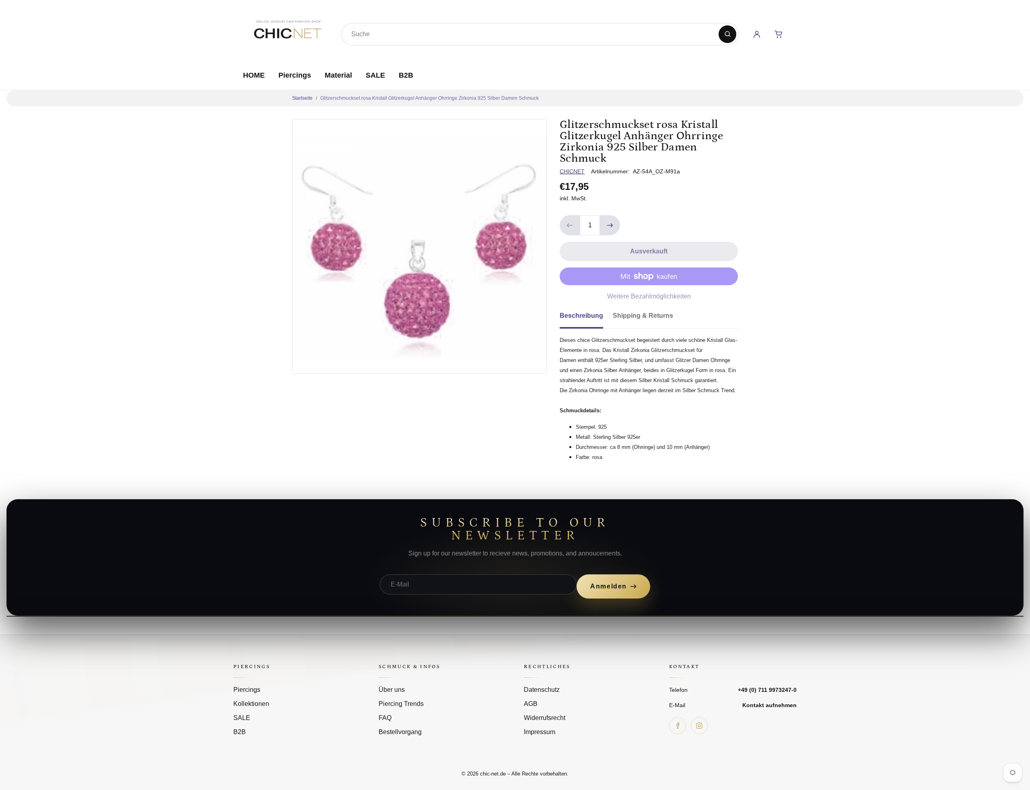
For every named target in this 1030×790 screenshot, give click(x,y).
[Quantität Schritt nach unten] (570, 225)
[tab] (586, 318)
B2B (406, 75)
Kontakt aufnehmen (769, 705)
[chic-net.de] (287, 32)
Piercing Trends (401, 703)
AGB (531, 703)
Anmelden (608, 586)
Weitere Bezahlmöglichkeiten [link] (649, 296)
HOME (254, 75)
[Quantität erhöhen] (610, 225)
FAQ (385, 717)
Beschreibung (581, 315)
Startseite (302, 98)
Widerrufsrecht (544, 717)
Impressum (539, 731)
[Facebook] (677, 725)
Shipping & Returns (643, 315)
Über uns (392, 689)
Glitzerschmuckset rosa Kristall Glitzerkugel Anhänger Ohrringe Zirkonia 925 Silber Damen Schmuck (429, 98)
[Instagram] (699, 725)
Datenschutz (542, 689)
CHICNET (572, 171)
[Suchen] (727, 34)
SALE (375, 75)
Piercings (294, 75)
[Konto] (756, 34)
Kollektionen (251, 703)
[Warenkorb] (778, 34)
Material (338, 75)
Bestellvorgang (400, 731)
